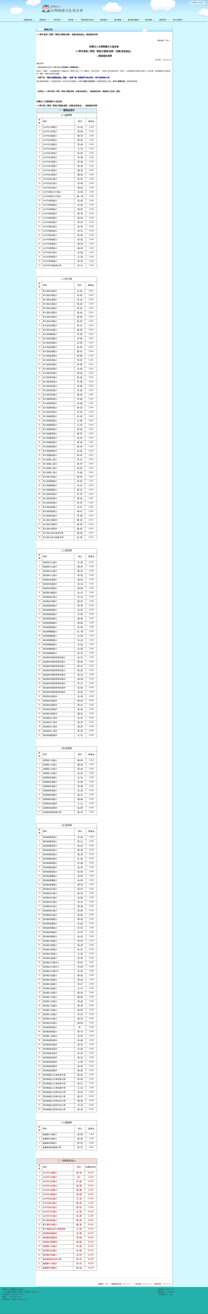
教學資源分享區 (87, 20)
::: (36, 24)
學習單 (70, 20)
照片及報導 (177, 20)
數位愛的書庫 (133, 20)
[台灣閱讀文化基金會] (62, 9)
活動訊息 (42, 20)
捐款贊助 (103, 20)
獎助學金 (162, 20)
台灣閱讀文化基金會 (197, 2)
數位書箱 (148, 20)
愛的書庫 (117, 20)
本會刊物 (56, 20)
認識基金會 (28, 20)
